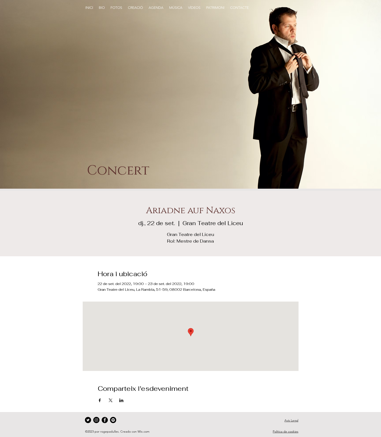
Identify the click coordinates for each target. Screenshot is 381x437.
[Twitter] (88, 420)
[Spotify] (113, 420)
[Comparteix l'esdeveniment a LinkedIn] (121, 400)
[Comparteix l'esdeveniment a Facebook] (100, 400)
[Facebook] (105, 420)
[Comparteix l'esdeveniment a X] (110, 400)
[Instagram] (96, 420)
